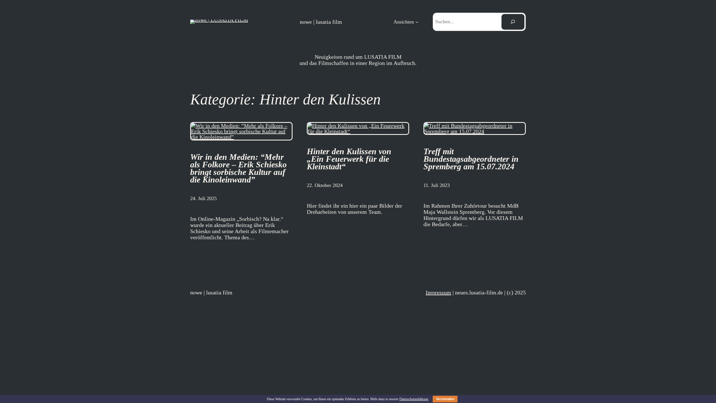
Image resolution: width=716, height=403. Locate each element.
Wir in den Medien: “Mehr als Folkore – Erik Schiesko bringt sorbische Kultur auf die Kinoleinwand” (238, 168)
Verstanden (445, 399)
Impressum (438, 292)
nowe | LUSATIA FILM (321, 22)
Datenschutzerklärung (413, 399)
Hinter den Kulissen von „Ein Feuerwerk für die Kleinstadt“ (349, 158)
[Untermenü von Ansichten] (416, 21)
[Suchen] (512, 22)
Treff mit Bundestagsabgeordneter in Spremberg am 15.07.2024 (471, 158)
